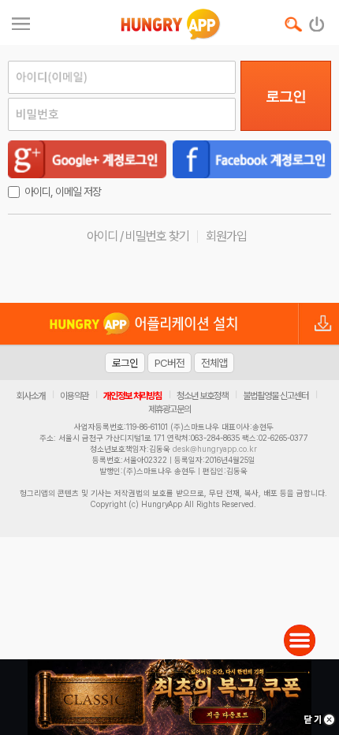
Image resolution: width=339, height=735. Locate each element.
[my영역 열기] (21, 21)
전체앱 (214, 362)
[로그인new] (317, 20)
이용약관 (74, 395)
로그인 (286, 96)
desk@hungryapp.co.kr (215, 448)
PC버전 (169, 362)
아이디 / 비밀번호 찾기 (138, 236)
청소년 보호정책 (202, 395)
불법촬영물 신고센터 (275, 395)
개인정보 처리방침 (132, 395)
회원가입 (226, 236)
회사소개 (31, 395)
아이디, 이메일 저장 (62, 191)
